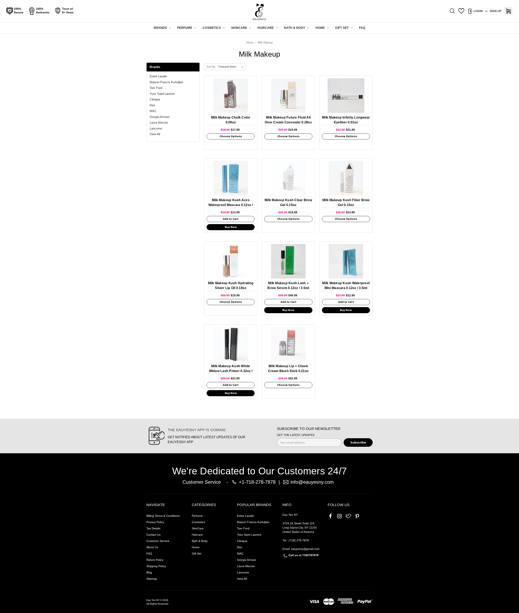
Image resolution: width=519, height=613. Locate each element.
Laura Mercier (159, 122)
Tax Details (153, 528)
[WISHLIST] (461, 11)
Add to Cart (230, 218)
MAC (153, 111)
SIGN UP (495, 11)
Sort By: (211, 66)
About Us (152, 547)
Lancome (156, 128)
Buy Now (231, 227)
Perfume (184, 27)
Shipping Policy (156, 566)
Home (320, 27)
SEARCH (452, 11)
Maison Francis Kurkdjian (166, 82)
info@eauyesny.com (312, 482)
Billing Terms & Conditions (163, 515)
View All (155, 134)
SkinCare (239, 27)
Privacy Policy (155, 522)
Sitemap (151, 578)
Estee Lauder (158, 76)
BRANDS (160, 27)
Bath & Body (294, 27)
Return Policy (154, 559)
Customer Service (157, 541)
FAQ (362, 27)
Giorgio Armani (159, 117)
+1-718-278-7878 (257, 482)
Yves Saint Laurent (162, 93)
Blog (149, 572)
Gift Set (342, 27)
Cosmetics (212, 27)
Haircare (265, 27)
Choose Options (231, 136)
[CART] (508, 11)
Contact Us (153, 534)
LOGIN (478, 11)
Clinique (155, 99)
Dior (152, 105)
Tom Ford (156, 88)
